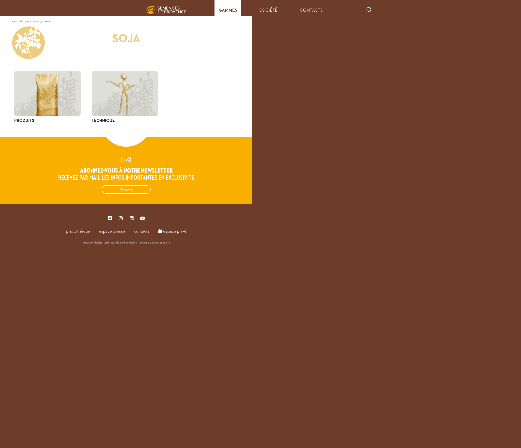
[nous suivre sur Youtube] (142, 218)
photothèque (78, 231)
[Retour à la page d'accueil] (170, 8)
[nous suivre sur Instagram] (120, 218)
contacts (311, 10)
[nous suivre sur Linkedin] (131, 218)
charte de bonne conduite (155, 242)
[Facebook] (110, 218)
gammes (228, 10)
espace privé (174, 231)
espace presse (112, 231)
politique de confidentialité (121, 242)
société (268, 10)
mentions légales (92, 242)
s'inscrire (126, 189)
